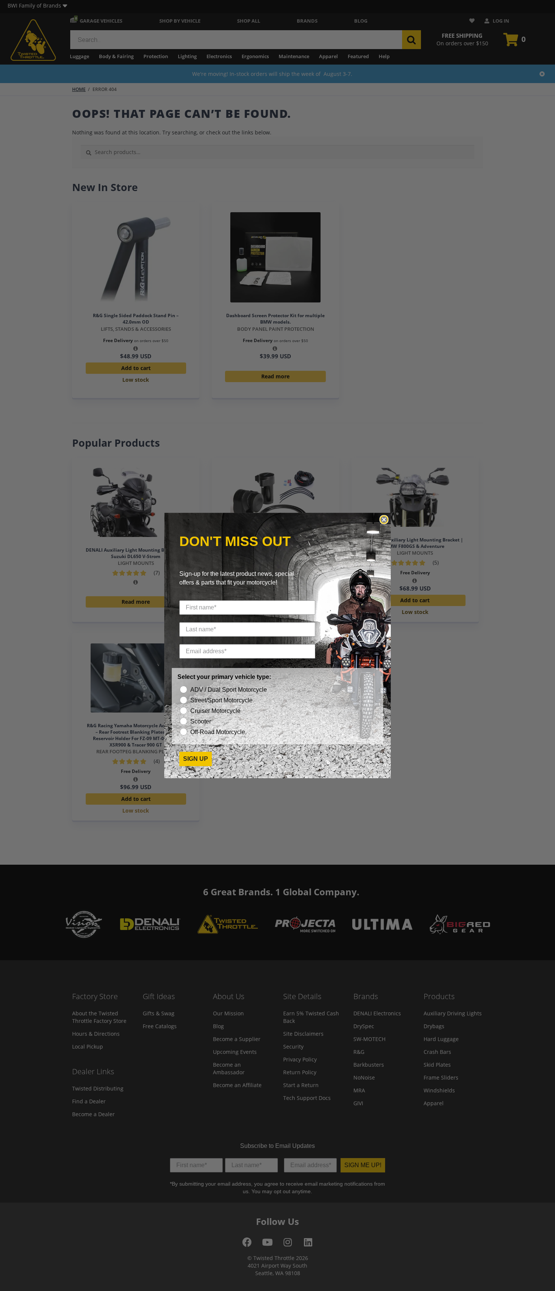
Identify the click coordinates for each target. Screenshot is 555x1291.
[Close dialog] (384, 519)
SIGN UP (195, 759)
